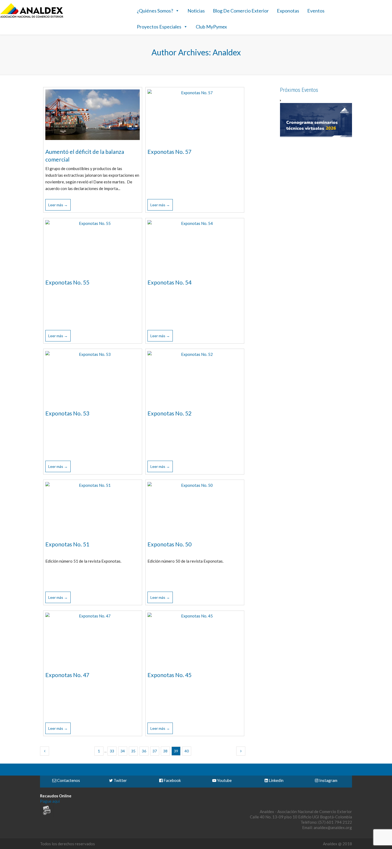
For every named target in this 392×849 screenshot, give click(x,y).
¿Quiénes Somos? (155, 11)
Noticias (196, 11)
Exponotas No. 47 (67, 674)
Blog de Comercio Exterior (241, 11)
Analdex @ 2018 (337, 843)
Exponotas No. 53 (67, 413)
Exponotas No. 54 (169, 282)
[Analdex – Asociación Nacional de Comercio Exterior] (31, 17)
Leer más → (58, 205)
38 (165, 751)
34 (123, 751)
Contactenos (68, 780)
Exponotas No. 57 (169, 151)
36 (144, 751)
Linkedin (275, 780)
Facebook (172, 780)
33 (112, 751)
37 (155, 751)
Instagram (327, 780)
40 (187, 751)
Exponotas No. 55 (67, 282)
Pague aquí (50, 801)
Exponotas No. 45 (169, 674)
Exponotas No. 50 (169, 544)
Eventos (316, 11)
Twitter (120, 780)
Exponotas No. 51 (67, 544)
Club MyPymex (211, 27)
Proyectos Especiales (159, 27)
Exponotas (288, 11)
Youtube (224, 780)
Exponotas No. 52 (169, 413)
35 (133, 751)
